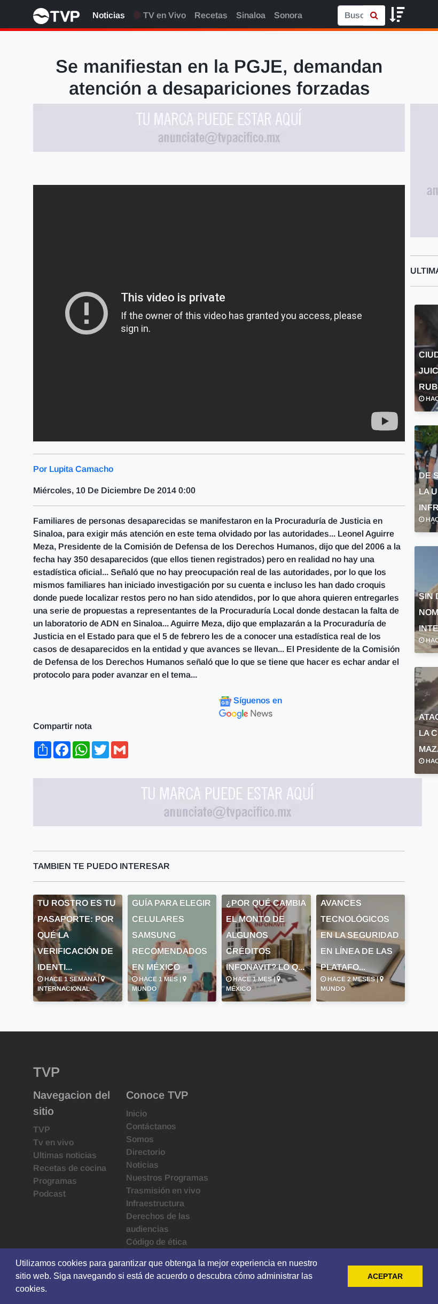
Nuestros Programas (167, 1177)
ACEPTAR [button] (385, 1276)
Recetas (211, 15)
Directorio (145, 1151)
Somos (140, 1139)
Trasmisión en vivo (163, 1190)
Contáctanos (151, 1126)
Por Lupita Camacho (73, 469)
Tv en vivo (53, 1142)
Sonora (288, 15)
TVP (41, 1129)
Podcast (49, 1193)
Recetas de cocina (69, 1168)
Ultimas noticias (65, 1155)
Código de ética (156, 1241)
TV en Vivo (163, 15)
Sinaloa (250, 15)
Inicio (136, 1113)
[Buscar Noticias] (374, 15)
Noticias (108, 15)
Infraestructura (155, 1203)
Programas (55, 1180)
